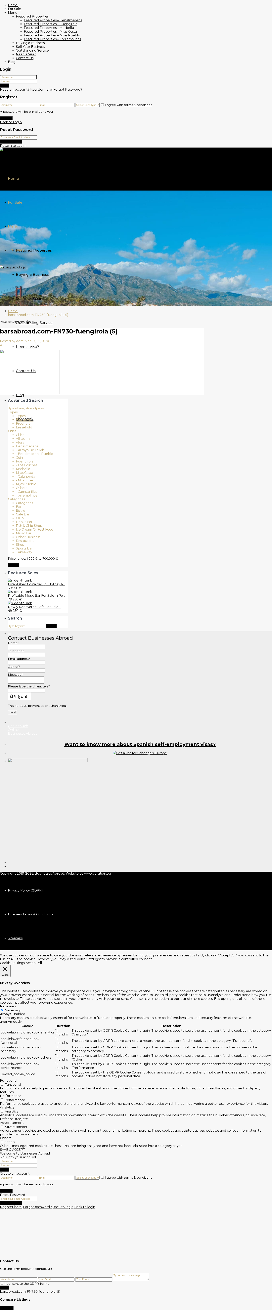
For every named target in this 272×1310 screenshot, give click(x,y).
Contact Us (24, 58)
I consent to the (27, 1284)
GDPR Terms (39, 1284)
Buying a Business (30, 43)
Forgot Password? (67, 89)
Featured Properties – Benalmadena (53, 20)
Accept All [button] (34, 963)
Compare (7, 1307)
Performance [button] (10, 1096)
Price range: (17, 558)
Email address (19, 659)
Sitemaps (15, 938)
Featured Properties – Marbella (49, 28)
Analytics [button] (7, 1107)
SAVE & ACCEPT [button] (12, 1150)
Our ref (14, 667)
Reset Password (11, 141)
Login (5, 85)
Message (15, 675)
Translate (16, 250)
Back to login (63, 1207)
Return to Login (12, 146)
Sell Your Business (30, 47)
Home (13, 5)
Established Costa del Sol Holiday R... (36, 584)
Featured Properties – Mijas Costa (50, 31)
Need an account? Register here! (26, 89)
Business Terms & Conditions (30, 914)
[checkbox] (2, 1283)
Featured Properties (32, 16)
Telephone (16, 651)
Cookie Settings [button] (12, 963)
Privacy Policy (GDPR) (25, 890)
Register (6, 118)
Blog (12, 62)
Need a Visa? (26, 54)
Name (13, 643)
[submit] (9, 634)
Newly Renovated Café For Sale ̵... (34, 607)
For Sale (14, 9)
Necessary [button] (8, 1006)
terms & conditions (138, 105)
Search (14, 565)
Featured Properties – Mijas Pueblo (52, 35)
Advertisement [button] (12, 1123)
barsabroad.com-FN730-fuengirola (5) (30, 1291)
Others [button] (5, 1138)
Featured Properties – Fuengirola (50, 24)
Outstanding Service (32, 50)
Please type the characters (29, 686)
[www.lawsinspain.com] (140, 753)
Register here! (11, 1207)
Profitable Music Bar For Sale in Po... (36, 595)
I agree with (128, 105)
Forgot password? (37, 1207)
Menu (13, 13)
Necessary (13, 1010)
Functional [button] (8, 1080)
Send (5, 1287)
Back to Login (11, 122)
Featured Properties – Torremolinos (52, 39)
